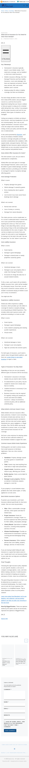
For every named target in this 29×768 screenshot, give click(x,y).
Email (6, 708)
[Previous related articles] (22, 640)
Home (2, 10)
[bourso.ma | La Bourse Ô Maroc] (7, 5)
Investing (11, 10)
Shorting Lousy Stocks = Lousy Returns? (6, 663)
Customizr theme (23, 761)
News (6, 10)
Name (6, 702)
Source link (4, 618)
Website (7, 715)
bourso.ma (11, 758)
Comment (8, 689)
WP (9, 761)
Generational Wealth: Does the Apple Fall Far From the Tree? (21, 661)
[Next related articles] (26, 640)
